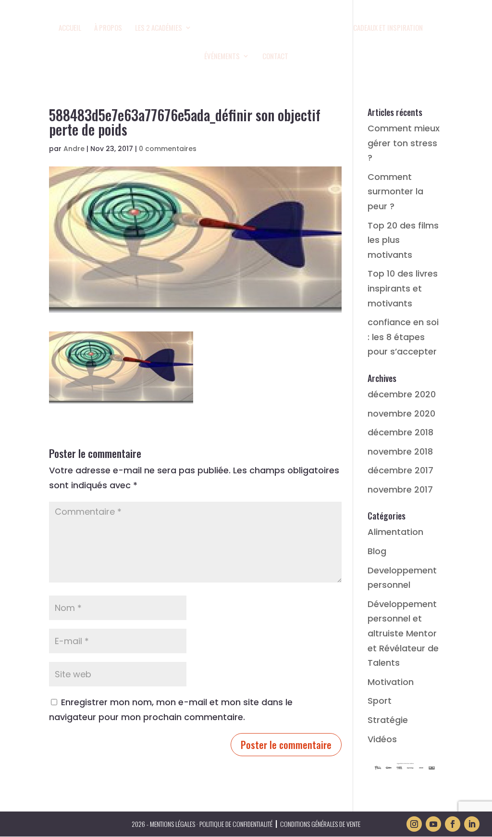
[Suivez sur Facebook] (452, 824)
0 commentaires (168, 148)
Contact (275, 56)
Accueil (70, 28)
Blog (377, 551)
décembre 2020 (402, 394)
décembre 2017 (400, 470)
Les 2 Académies (158, 28)
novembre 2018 (400, 451)
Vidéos (382, 739)
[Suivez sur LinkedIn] (472, 824)
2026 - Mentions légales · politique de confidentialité (202, 824)
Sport (380, 701)
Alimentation (395, 532)
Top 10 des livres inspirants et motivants (403, 288)
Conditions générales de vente (320, 824)
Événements (222, 56)
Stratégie (388, 720)
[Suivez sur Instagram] (414, 824)
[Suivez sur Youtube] (433, 824)
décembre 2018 (400, 432)
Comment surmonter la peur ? (395, 191)
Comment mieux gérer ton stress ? (404, 143)
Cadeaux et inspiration (388, 28)
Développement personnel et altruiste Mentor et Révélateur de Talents (403, 633)
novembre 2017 (400, 489)
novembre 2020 (401, 413)
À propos (108, 28)
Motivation (391, 682)
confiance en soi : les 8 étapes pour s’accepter (403, 336)
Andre (74, 148)
